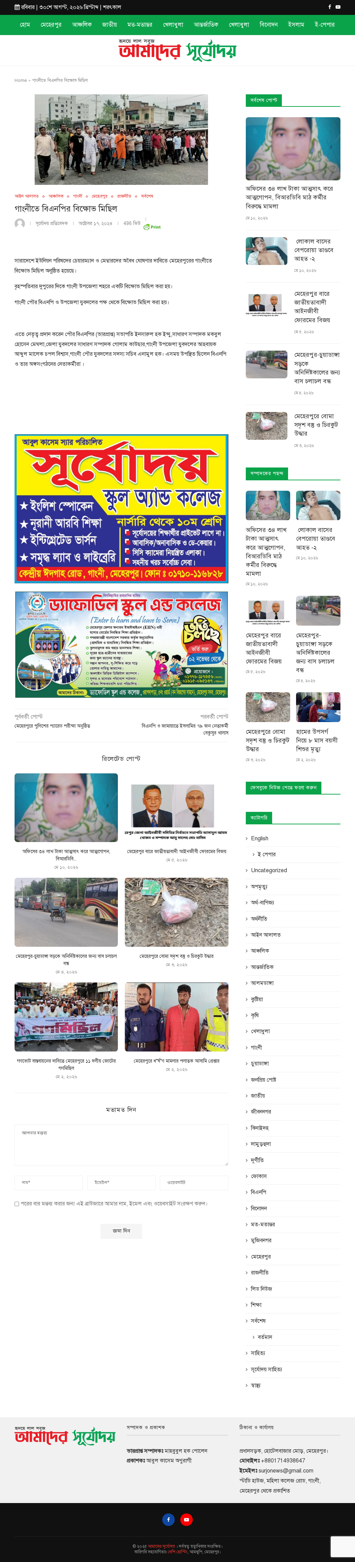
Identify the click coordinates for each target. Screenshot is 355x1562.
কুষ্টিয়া (257, 999)
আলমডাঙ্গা (262, 983)
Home (21, 80)
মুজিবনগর (261, 1240)
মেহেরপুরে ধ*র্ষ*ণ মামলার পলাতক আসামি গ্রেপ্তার (176, 1061)
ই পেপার (267, 854)
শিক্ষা (256, 1305)
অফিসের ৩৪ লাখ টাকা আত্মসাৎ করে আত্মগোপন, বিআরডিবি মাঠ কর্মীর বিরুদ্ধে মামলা (289, 197)
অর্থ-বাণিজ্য (262, 902)
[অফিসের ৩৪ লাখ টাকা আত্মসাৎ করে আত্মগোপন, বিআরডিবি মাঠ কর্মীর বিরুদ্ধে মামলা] (66, 807)
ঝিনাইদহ (260, 1128)
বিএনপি (258, 1192)
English (259, 838)
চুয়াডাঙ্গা (260, 1063)
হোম (25, 24)
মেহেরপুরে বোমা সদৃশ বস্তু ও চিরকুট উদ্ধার (177, 956)
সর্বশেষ (147, 196)
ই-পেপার (325, 24)
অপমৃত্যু (259, 886)
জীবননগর (261, 1111)
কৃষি (255, 1015)
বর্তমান (265, 1337)
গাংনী (77, 196)
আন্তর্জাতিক (206, 24)
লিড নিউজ (261, 1289)
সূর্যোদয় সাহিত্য (266, 1369)
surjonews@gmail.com (286, 1470)
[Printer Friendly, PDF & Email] (151, 226)
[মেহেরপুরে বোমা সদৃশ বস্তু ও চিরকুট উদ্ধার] (176, 912)
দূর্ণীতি (257, 1160)
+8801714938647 (283, 1460)
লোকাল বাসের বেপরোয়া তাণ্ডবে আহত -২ (314, 250)
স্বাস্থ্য (256, 1385)
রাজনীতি (124, 196)
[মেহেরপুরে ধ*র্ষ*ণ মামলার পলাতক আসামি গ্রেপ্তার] (176, 1017)
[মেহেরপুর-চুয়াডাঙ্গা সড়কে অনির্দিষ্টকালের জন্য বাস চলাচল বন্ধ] (66, 912)
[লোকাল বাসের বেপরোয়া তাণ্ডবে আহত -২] (266, 251)
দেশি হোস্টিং (178, 1552)
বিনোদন (269, 24)
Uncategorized (269, 870)
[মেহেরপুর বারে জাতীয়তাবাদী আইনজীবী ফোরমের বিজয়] (176, 807)
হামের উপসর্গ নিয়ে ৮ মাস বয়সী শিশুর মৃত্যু (317, 740)
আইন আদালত (27, 196)
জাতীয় (109, 24)
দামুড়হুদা (261, 1144)
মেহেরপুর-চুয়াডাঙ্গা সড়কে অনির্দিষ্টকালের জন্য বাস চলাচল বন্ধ (317, 368)
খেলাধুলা (173, 24)
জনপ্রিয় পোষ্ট (263, 1079)
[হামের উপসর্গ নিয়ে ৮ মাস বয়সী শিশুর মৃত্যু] (318, 707)
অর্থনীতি (259, 919)
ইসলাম (296, 24)
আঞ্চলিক (82, 24)
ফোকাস (259, 1176)
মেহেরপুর (51, 24)
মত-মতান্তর (140, 24)
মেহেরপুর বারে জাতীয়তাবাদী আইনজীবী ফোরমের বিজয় (176, 852)
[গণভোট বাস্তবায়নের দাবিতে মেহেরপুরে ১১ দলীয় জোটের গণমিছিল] (66, 1017)
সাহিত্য (258, 1353)
